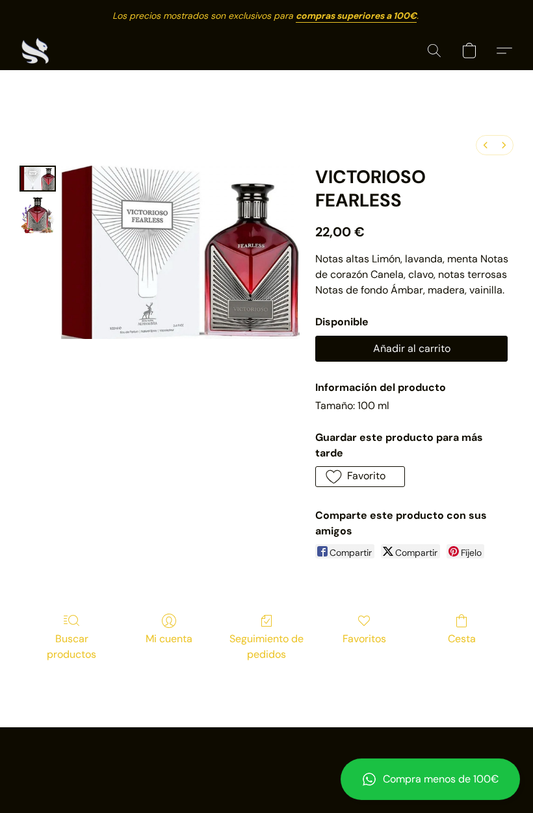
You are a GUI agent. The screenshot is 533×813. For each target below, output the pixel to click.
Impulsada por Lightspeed (267, 778)
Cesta (462, 638)
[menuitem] (485, 145)
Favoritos (364, 638)
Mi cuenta (169, 638)
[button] (430, 779)
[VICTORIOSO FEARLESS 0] (38, 179)
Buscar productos (71, 646)
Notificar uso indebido (266, 756)
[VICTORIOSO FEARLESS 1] (38, 215)
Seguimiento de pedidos (266, 646)
